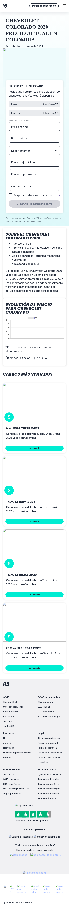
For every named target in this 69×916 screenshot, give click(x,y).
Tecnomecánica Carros (49, 784)
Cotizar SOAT (9, 716)
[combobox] (34, 150)
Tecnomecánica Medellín (49, 793)
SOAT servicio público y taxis (16, 788)
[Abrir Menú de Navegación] (64, 6)
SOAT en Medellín (46, 711)
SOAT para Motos (11, 779)
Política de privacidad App (50, 752)
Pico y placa (8, 747)
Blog (5, 738)
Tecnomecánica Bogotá (49, 788)
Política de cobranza (47, 747)
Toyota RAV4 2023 (20, 501)
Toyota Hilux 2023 (21, 574)
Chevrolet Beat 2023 (23, 648)
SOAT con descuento (13, 706)
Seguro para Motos (12, 793)
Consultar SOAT (10, 711)
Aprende (7, 743)
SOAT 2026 (8, 774)
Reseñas (7, 757)
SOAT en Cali (44, 706)
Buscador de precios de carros (17, 752)
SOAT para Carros (11, 784)
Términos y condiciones (49, 738)
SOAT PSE (7, 721)
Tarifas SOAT (9, 726)
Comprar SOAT (10, 702)
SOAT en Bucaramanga (49, 716)
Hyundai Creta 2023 (22, 428)
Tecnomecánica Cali (47, 798)
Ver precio (34, 448)
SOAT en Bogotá (45, 702)
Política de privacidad (48, 743)
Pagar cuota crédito (44, 5)
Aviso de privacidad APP (49, 757)
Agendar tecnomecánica (49, 774)
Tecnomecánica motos (48, 779)
